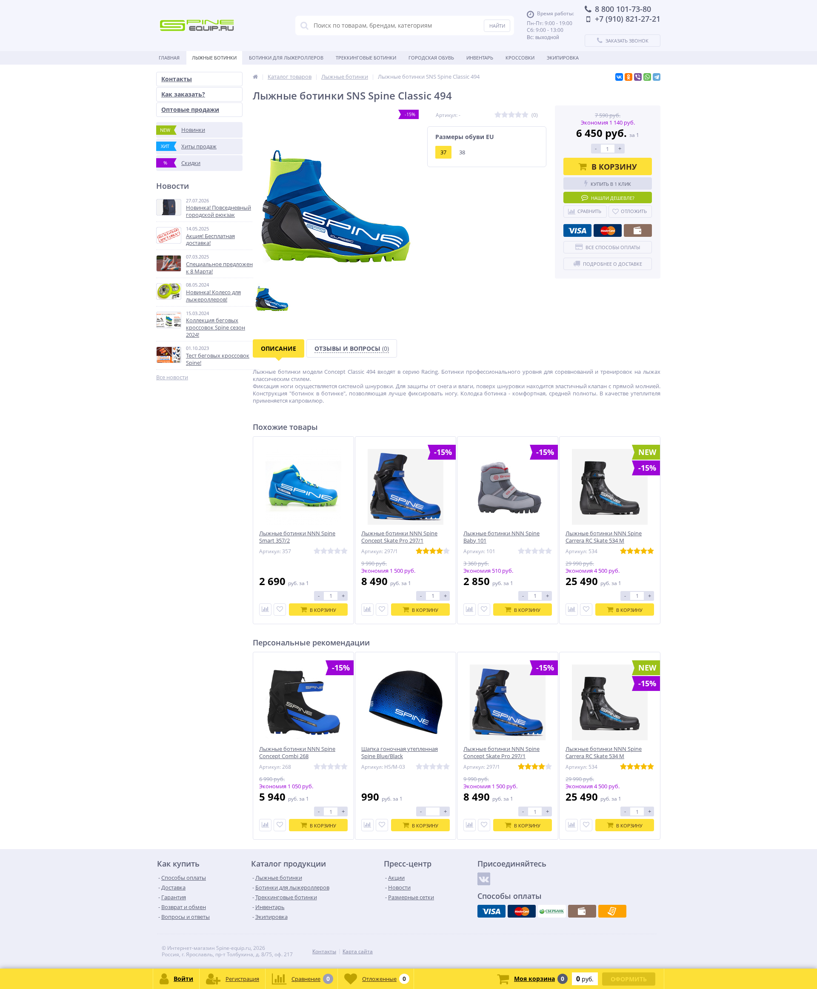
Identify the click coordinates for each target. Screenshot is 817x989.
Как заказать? (183, 94)
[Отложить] (280, 609)
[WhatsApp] (647, 77)
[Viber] (638, 77)
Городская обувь (431, 57)
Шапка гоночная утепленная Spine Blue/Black (399, 752)
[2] (504, 115)
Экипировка (563, 57)
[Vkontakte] (483, 878)
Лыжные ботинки (214, 57)
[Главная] (255, 76)
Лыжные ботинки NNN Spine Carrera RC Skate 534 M (604, 537)
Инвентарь (479, 57)
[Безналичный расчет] (612, 911)
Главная (169, 57)
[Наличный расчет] (638, 230)
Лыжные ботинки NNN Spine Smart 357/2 (297, 537)
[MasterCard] (608, 230)
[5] (525, 115)
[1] (497, 115)
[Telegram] (656, 77)
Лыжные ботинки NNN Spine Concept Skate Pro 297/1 (399, 537)
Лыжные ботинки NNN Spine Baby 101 (501, 537)
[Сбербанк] (552, 911)
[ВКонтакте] (619, 77)
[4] (518, 115)
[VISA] (577, 230)
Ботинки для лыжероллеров (286, 57)
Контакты (176, 79)
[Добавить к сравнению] (265, 609)
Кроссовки (520, 57)
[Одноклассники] (628, 77)
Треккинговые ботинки (366, 57)
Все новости (172, 377)
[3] (511, 115)
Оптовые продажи (190, 109)
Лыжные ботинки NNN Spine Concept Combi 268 (297, 752)
